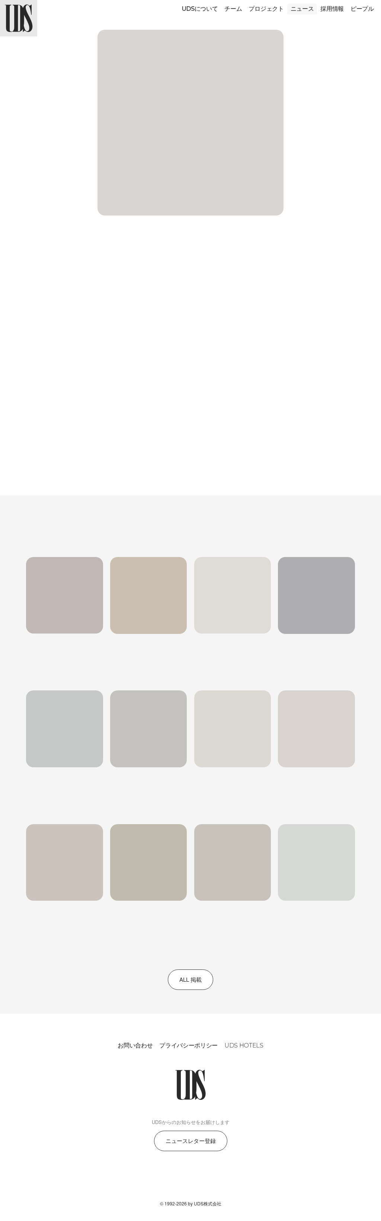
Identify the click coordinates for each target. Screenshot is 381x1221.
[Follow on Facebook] (190, 1179)
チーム (233, 8)
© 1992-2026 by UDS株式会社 (190, 1203)
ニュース (302, 8)
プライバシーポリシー (188, 1045)
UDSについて (200, 8)
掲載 (62, 259)
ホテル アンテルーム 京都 (150, 356)
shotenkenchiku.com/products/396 (101, 390)
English (64, 320)
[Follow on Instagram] (173, 1179)
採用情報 (332, 8)
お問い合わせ (135, 1045)
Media (47, 545)
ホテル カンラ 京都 (81, 356)
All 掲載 (190, 979)
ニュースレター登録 (191, 1140)
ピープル (362, 8)
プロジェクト (266, 8)
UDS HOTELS (243, 1045)
